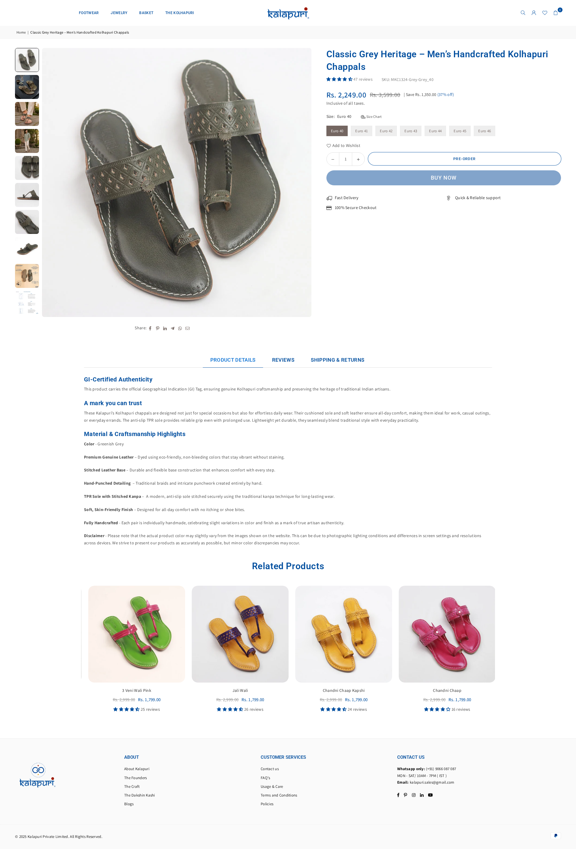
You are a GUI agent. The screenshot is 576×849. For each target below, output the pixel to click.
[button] (555, 12)
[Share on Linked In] (165, 328)
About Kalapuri (136, 768)
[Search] (523, 12)
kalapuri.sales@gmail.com (432, 782)
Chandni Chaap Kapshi (340, 690)
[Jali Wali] (236, 634)
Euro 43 (410, 130)
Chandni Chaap (443, 690)
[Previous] (50, 182)
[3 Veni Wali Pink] (132, 634)
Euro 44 (435, 130)
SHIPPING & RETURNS (337, 360)
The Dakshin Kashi (139, 795)
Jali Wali (236, 690)
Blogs (129, 803)
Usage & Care (272, 786)
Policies (267, 803)
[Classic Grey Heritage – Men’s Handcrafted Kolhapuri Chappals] (27, 60)
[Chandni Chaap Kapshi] (339, 634)
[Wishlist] (544, 12)
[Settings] (534, 12)
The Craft (132, 786)
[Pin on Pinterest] (157, 328)
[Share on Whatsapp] (180, 328)
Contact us (270, 768)
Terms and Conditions (279, 795)
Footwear (89, 13)
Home (21, 32)
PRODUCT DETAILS (233, 360)
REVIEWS (283, 360)
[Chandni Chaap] (443, 634)
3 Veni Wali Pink (132, 690)
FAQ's (265, 777)
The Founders (135, 777)
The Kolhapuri (179, 13)
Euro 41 (361, 130)
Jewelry (119, 13)
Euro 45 (460, 130)
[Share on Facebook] (150, 328)
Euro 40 (337, 130)
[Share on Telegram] (172, 328)
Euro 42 (386, 130)
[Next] (303, 182)
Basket (146, 13)
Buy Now (444, 177)
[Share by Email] (187, 328)
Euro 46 (484, 130)
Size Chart (373, 116)
